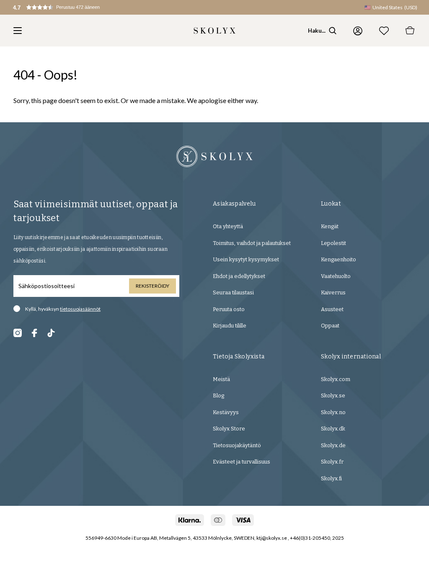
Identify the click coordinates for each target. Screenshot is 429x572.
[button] (65, 7)
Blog (218, 395)
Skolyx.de (333, 445)
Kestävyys (226, 412)
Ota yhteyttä (228, 226)
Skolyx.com (335, 379)
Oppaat (330, 325)
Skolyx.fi (331, 478)
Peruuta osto (229, 309)
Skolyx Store (229, 428)
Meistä (221, 379)
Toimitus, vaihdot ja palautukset (252, 243)
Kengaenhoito (338, 259)
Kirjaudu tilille (229, 325)
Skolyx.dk (333, 428)
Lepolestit (333, 243)
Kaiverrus (333, 292)
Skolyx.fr (332, 462)
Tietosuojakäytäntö (237, 445)
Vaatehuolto (336, 276)
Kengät (330, 226)
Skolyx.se (333, 395)
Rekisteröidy (152, 286)
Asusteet (332, 309)
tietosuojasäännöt (80, 309)
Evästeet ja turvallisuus (241, 462)
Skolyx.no (333, 412)
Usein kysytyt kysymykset (246, 259)
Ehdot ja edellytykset (239, 276)
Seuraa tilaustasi (233, 292)
